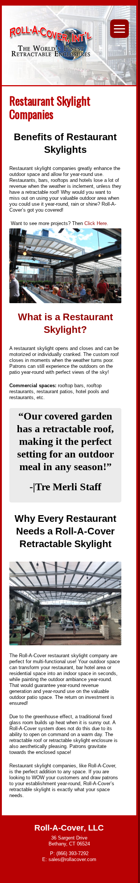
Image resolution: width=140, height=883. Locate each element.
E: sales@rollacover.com (69, 859)
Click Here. (97, 223)
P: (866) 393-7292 (69, 853)
